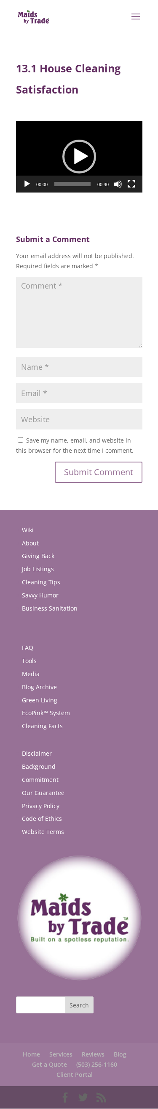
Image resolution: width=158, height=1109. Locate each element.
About (30, 543)
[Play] (27, 184)
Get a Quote (49, 1064)
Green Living (39, 700)
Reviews (93, 1054)
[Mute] (118, 184)
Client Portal (74, 1074)
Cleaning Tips (41, 582)
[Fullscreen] (131, 184)
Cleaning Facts (42, 726)
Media (31, 674)
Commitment (40, 780)
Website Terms (43, 832)
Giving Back (38, 556)
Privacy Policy (40, 806)
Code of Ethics (42, 819)
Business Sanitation (50, 608)
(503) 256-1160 (96, 1064)
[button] (79, 156)
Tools (29, 661)
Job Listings (38, 569)
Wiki (28, 530)
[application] (79, 157)
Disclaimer (37, 753)
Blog (120, 1054)
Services (60, 1054)
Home (31, 1054)
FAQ (27, 648)
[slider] (72, 184)
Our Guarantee (43, 793)
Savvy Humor (40, 595)
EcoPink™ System (46, 713)
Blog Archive (39, 687)
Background (39, 766)
